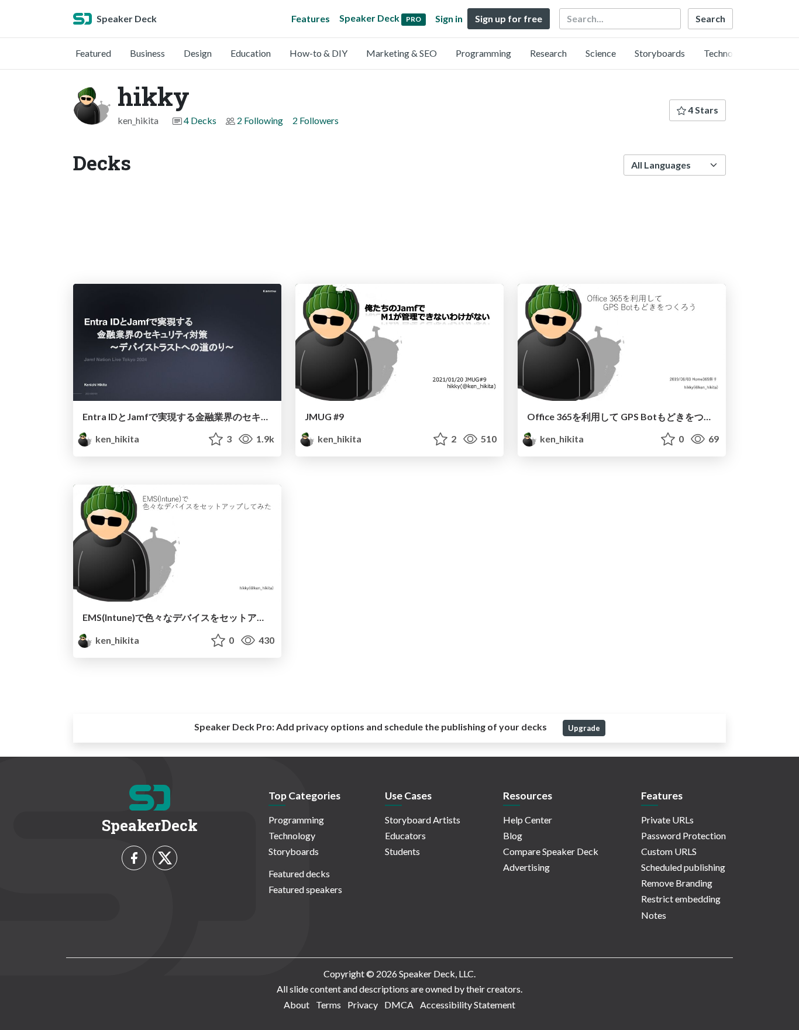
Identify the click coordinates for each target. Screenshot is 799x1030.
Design (198, 53)
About (296, 1004)
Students (402, 851)
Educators (405, 835)
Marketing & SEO (401, 53)
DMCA (399, 1004)
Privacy (362, 1004)
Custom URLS (669, 851)
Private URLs (667, 819)
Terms (328, 1004)
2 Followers (315, 120)
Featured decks (299, 873)
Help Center (527, 819)
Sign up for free (508, 18)
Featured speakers (305, 889)
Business (147, 53)
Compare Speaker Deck (550, 851)
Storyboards (660, 53)
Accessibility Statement (467, 1004)
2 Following (260, 120)
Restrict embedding (681, 898)
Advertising (526, 867)
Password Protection (683, 835)
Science (601, 53)
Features (310, 18)
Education (250, 53)
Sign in (449, 18)
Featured (93, 53)
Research (548, 53)
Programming (483, 53)
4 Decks (200, 120)
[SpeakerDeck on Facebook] (134, 858)
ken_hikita (116, 438)
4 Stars (702, 109)
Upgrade (584, 728)
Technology (727, 53)
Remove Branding (676, 882)
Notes (653, 915)
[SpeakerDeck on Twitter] (165, 858)
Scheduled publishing (683, 867)
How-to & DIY (318, 53)
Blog (512, 835)
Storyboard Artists (422, 819)
